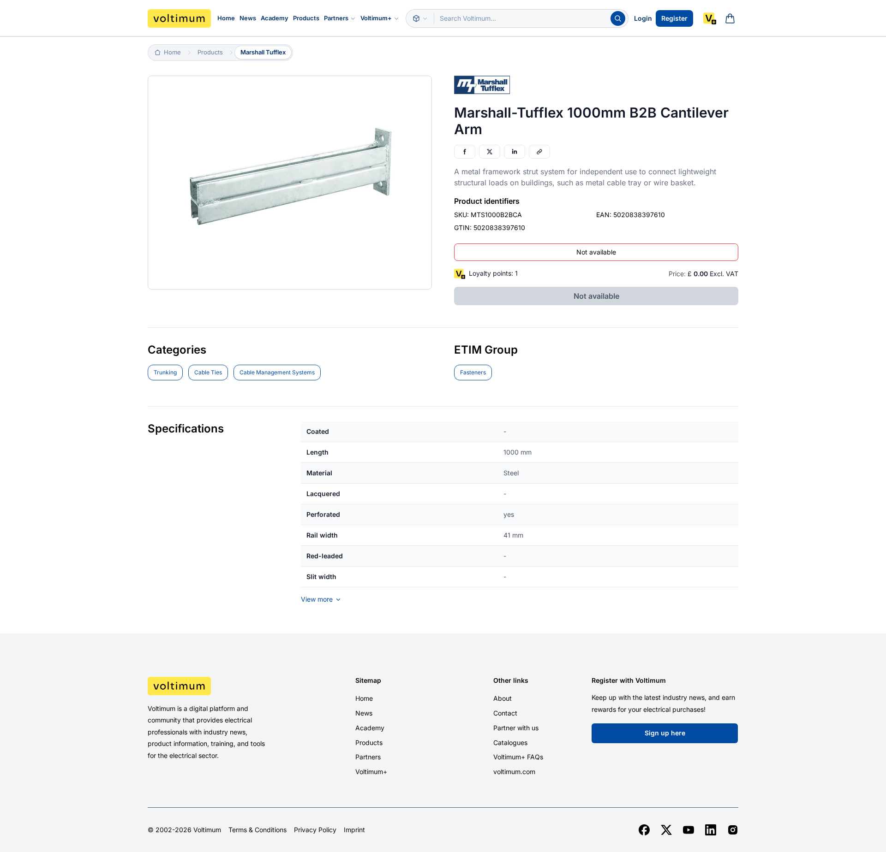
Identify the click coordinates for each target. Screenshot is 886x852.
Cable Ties (208, 372)
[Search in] (420, 18)
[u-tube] (688, 829)
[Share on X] (489, 152)
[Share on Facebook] (464, 152)
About (502, 698)
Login (643, 18)
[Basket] (730, 18)
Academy (274, 18)
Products (306, 18)
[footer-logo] (217, 686)
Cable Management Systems (277, 372)
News (247, 18)
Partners (336, 18)
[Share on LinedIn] (514, 152)
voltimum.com (514, 771)
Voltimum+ (376, 18)
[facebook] (644, 829)
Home (226, 18)
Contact (505, 713)
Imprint (354, 830)
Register (674, 18)
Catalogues (510, 742)
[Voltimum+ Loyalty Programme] (709, 18)
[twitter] (666, 829)
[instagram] (732, 829)
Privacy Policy (315, 830)
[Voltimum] (179, 18)
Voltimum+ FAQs (518, 757)
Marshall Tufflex (263, 52)
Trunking (165, 372)
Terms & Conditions (257, 830)
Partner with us (516, 728)
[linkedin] (710, 829)
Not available (596, 252)
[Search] (618, 18)
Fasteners (473, 372)
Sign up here (665, 733)
